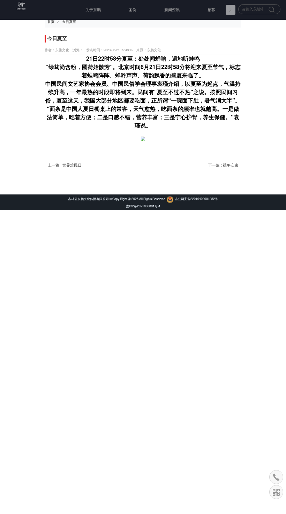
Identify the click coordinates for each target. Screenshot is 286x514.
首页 (50, 22)
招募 (211, 10)
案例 (132, 10)
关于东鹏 (93, 10)
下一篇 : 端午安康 (223, 165)
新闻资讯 (172, 10)
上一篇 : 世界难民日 (65, 165)
